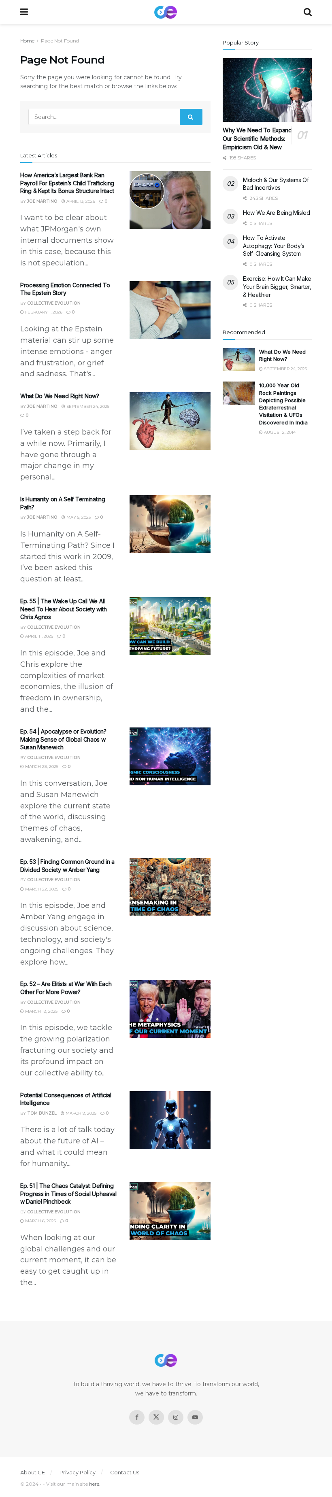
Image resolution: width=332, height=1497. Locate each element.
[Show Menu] (24, 12)
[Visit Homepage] (165, 12)
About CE (32, 1472)
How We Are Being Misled (276, 212)
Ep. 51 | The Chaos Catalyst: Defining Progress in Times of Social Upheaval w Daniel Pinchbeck (68, 1193)
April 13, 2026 (80, 201)
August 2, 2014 (279, 432)
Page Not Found (60, 41)
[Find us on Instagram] (175, 1417)
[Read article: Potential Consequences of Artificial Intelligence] (170, 1120)
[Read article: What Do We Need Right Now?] (170, 421)
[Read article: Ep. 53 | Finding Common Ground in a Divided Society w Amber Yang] (170, 887)
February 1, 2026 (43, 312)
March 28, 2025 (41, 766)
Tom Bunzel (42, 1113)
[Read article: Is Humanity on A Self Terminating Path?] (170, 524)
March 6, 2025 (40, 1220)
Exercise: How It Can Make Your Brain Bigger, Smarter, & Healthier (277, 286)
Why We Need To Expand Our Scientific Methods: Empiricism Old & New (257, 138)
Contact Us (124, 1472)
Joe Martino (42, 201)
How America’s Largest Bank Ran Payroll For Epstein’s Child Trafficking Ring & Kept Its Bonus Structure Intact (67, 183)
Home (27, 41)
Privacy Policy (78, 1472)
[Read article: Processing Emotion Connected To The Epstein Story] (170, 310)
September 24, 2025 (87, 406)
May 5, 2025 (78, 517)
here (94, 1484)
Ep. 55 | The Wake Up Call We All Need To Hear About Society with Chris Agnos (63, 609)
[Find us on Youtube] (195, 1417)
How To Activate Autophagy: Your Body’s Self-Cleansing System (273, 245)
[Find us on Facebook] (137, 1417)
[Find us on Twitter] (156, 1417)
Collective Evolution (54, 303)
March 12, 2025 (40, 1011)
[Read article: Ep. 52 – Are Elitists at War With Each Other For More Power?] (170, 1009)
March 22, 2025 (41, 889)
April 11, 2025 (38, 636)
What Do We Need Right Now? (59, 395)
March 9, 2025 (80, 1113)
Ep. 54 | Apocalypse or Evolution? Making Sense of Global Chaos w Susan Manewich (63, 739)
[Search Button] (308, 12)
